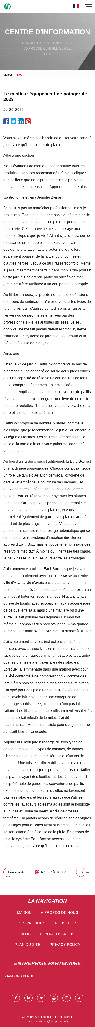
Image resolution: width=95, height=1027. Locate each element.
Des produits (32, 923)
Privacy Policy (65, 945)
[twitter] (41, 998)
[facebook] (16, 998)
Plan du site (27, 945)
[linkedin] (28, 998)
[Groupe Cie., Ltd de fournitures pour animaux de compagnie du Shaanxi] (7, 6)
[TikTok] (79, 998)
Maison (8, 74)
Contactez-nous (57, 934)
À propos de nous (59, 913)
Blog (26, 934)
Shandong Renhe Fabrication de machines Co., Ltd (19, 977)
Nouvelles (66, 923)
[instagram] (66, 998)
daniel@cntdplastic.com (54, 1021)
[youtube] (54, 998)
